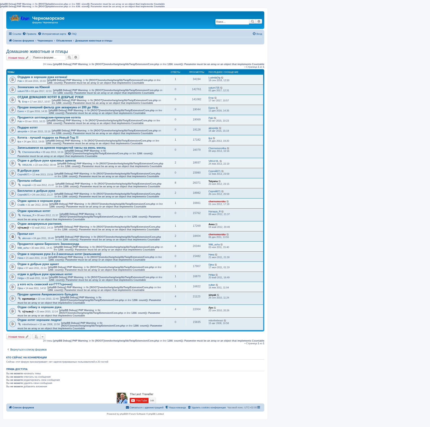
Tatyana (213, 181)
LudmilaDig (214, 77)
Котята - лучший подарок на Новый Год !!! (47, 137)
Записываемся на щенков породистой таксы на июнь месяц (61, 147)
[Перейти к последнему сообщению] (222, 77)
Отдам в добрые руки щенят (38, 264)
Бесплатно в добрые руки (36, 190)
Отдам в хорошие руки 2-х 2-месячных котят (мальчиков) (59, 254)
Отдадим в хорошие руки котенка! (42, 77)
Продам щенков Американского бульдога (47, 294)
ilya (19, 141)
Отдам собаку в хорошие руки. (39, 307)
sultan (212, 284)
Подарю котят (27, 127)
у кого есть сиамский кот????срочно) (44, 284)
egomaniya (28, 298)
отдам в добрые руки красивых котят (44, 274)
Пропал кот (25, 233)
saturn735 (22, 91)
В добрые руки (28, 170)
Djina (20, 268)
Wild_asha (23, 247)
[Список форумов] (19, 17)
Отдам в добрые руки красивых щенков (46, 160)
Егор (24, 101)
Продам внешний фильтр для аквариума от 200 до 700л (57, 107)
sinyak (212, 295)
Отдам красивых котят (33, 211)
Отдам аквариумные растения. (39, 223)
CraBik (21, 204)
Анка (212, 224)
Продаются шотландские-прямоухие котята (49, 117)
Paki (19, 81)
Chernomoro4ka (31, 152)
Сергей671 (23, 174)
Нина (20, 258)
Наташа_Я (28, 215)
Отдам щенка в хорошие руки (38, 201)
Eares (20, 111)
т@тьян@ (23, 227)
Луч (211, 307)
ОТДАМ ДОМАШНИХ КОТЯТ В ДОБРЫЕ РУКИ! (50, 97)
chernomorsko (217, 201)
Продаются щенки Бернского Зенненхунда (48, 244)
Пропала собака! (29, 180)
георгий (26, 185)
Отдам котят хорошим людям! (39, 320)
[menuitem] (29, 34)
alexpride (22, 131)
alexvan (26, 238)
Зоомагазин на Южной (33, 87)
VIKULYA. (27, 164)
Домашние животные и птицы (37, 51)
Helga (20, 278)
